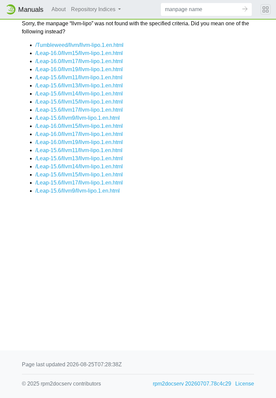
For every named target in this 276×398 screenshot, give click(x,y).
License (244, 384)
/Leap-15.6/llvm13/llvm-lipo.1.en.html (79, 85)
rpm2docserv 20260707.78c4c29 (192, 384)
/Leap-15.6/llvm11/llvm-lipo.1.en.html (79, 77)
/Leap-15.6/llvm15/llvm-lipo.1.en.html (79, 102)
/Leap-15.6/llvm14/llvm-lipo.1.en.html (79, 93)
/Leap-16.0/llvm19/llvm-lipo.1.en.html (79, 69)
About (58, 9)
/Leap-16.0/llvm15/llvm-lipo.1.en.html (79, 53)
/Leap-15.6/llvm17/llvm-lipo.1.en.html (79, 110)
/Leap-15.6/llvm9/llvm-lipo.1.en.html (77, 118)
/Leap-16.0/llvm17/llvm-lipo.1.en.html (79, 61)
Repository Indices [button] (94, 9)
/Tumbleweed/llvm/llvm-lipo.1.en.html (79, 45)
